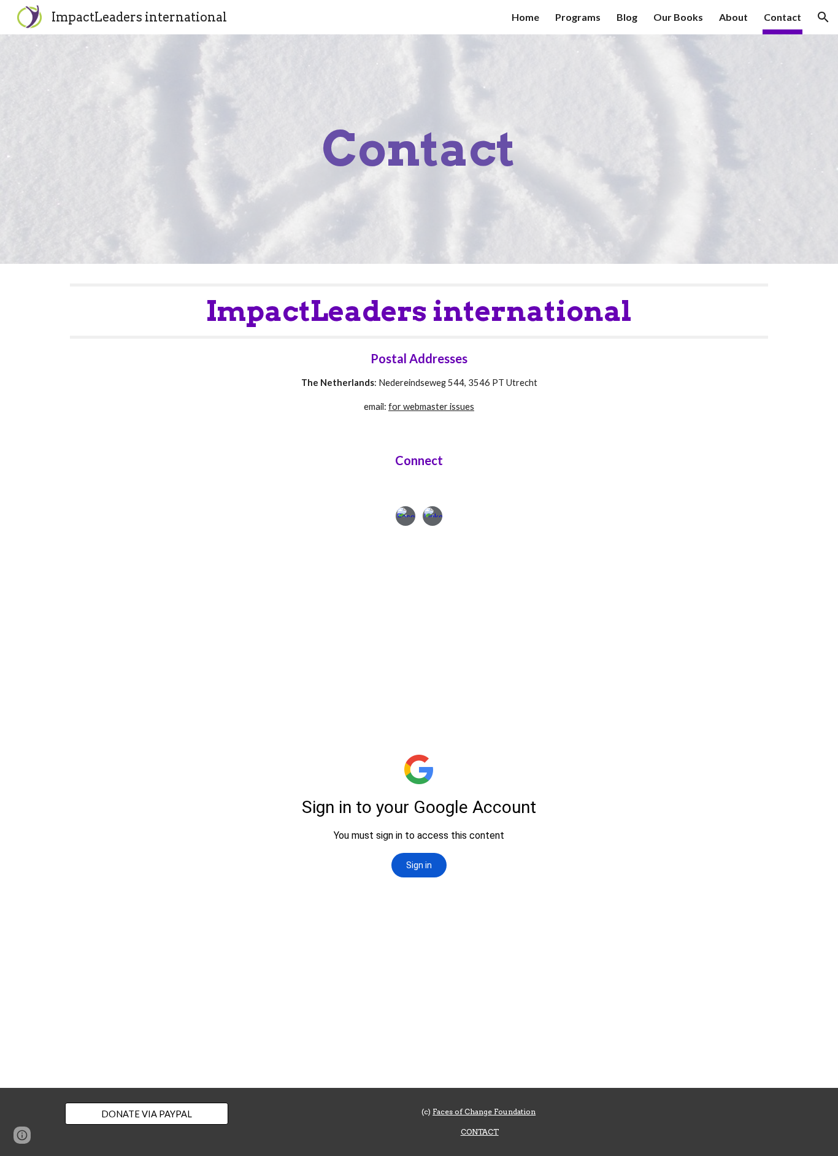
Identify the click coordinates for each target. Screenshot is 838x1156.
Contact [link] (782, 17)
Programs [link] (578, 17)
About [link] (733, 17)
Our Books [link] (678, 17)
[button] (823, 17)
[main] (419, 149)
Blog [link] (627, 17)
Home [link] (525, 17)
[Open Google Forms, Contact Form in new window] (629, 575)
